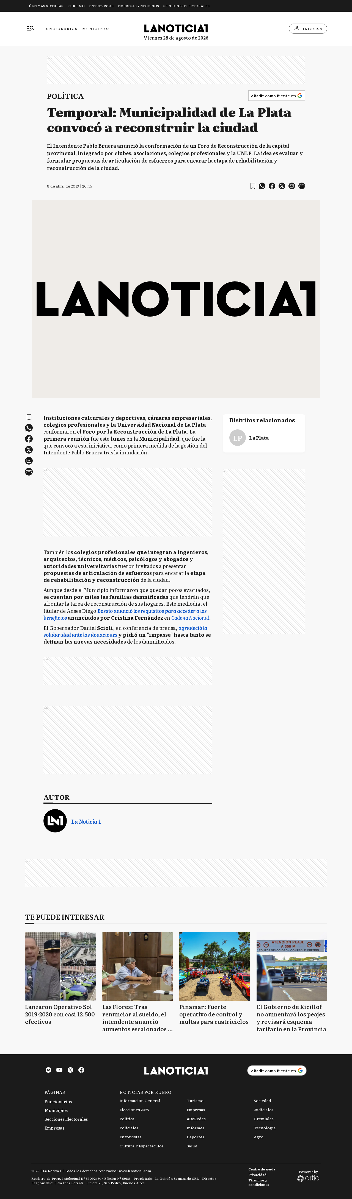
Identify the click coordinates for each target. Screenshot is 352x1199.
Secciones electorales (186, 5)
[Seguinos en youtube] (59, 1070)
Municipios (96, 28)
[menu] (31, 28)
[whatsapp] (262, 186)
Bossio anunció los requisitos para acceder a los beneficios (125, 614)
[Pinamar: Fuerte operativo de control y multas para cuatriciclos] (214, 966)
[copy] (301, 186)
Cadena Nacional (190, 617)
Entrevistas (101, 5)
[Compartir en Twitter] (282, 186)
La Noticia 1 (86, 821)
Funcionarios (60, 28)
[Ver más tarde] (252, 186)
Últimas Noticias (46, 5)
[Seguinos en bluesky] (48, 1070)
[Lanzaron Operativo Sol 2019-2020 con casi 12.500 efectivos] (60, 966)
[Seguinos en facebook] (81, 1070)
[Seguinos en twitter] (70, 1070)
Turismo (76, 5)
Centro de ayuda (261, 1169)
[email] (291, 186)
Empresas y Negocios (138, 5)
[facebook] (272, 186)
